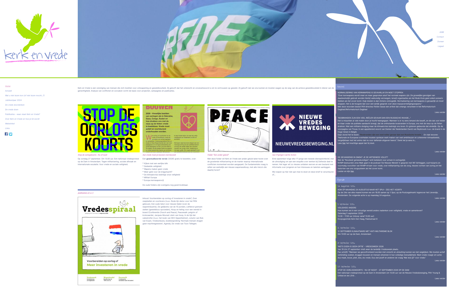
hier (344, 143)
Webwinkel (10, 123)
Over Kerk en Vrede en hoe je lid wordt (22, 119)
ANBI (442, 32)
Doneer (440, 41)
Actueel (8, 91)
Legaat (441, 46)
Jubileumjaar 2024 (13, 100)
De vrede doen (11, 109)
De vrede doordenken (14, 105)
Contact (440, 37)
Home (7, 86)
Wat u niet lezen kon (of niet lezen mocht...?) (25, 95)
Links (7, 128)
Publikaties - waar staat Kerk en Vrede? (22, 114)
